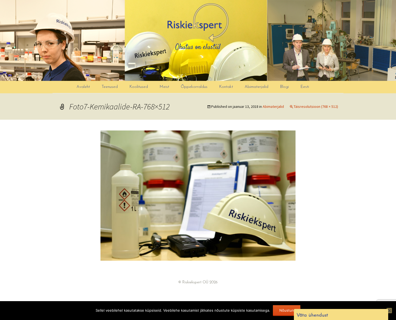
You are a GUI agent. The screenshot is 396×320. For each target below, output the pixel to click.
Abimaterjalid (256, 87)
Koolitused (138, 87)
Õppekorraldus (194, 87)
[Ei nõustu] (389, 310)
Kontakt (226, 87)
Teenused (110, 87)
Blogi (284, 87)
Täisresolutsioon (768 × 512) (316, 106)
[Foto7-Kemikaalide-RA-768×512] (198, 195)
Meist (164, 87)
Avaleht (83, 87)
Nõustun (286, 310)
